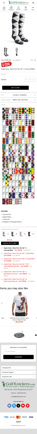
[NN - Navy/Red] (32, 128)
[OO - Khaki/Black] (3, 135)
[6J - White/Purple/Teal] (32, 189)
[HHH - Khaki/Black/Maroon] (32, 141)
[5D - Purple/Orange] (26, 171)
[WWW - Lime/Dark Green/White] (16, 153)
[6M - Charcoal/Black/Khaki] (10, 195)
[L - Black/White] (7, 116)
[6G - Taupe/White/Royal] (23, 189)
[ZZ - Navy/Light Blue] (7, 141)
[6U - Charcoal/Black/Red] (3, 201)
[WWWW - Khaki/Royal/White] (3, 171)
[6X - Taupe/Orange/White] (13, 201)
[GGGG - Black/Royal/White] (16, 159)
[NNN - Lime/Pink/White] (20, 147)
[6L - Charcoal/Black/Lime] (7, 195)
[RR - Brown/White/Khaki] (13, 135)
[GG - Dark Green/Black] (10, 128)
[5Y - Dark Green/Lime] (29, 183)
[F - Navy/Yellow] (20, 110)
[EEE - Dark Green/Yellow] (23, 141)
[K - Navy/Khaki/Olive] (3, 116)
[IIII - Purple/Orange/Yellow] (23, 159)
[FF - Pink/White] (7, 128)
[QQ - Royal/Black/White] (10, 135)
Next (35, 307)
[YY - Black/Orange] (3, 141)
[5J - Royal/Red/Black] (13, 177)
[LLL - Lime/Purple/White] (13, 147)
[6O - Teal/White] (16, 195)
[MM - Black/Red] (29, 128)
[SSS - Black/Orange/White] (3, 153)
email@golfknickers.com (18, 396)
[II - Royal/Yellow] (16, 128)
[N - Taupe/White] (13, 116)
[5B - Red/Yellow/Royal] (20, 171)
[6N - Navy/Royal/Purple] (13, 195)
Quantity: (3, 79)
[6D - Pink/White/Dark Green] (13, 189)
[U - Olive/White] (3, 122)
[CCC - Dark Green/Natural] (16, 141)
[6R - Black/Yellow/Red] (26, 195)
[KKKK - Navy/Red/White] (29, 159)
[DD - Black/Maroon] (32, 122)
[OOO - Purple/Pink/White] (23, 147)
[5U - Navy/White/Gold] (16, 183)
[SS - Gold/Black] (16, 135)
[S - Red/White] (29, 116)
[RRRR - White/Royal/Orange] (20, 165)
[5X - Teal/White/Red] (26, 183)
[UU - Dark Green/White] (23, 135)
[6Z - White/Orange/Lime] (20, 201)
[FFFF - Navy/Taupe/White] (13, 159)
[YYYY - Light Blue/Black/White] (10, 171)
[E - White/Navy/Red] (16, 110)
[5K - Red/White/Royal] (16, 177)
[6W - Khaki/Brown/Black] (10, 201)
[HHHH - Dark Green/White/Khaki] (20, 159)
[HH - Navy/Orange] (13, 128)
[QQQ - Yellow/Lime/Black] (29, 147)
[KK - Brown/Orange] (23, 128)
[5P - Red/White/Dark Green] (32, 177)
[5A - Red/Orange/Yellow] (16, 171)
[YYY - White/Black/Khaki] (23, 153)
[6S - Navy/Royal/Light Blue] (29, 195)
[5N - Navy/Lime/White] (26, 177)
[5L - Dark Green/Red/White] (20, 177)
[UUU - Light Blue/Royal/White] (10, 153)
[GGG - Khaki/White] (29, 141)
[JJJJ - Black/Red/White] (26, 159)
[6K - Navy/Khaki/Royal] (3, 195)
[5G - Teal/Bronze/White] (3, 177)
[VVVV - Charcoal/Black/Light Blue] (32, 165)
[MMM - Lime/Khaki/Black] (16, 147)
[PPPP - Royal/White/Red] (13, 165)
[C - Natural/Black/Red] (10, 110)
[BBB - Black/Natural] (13, 141)
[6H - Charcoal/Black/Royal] (26, 189)
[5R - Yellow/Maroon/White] (7, 183)
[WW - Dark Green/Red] (29, 135)
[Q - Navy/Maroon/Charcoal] (23, 116)
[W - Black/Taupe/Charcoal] (10, 122)
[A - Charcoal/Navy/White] (3, 110)
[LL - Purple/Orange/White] (26, 128)
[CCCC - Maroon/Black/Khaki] (3, 159)
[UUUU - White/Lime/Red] (29, 165)
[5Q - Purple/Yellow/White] (3, 183)
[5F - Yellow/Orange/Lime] (32, 171)
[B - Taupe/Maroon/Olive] (7, 110)
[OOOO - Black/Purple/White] (10, 165)
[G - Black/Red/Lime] (23, 110)
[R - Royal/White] (26, 116)
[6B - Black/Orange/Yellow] (7, 189)
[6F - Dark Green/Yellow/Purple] (20, 189)
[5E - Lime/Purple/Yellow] (29, 171)
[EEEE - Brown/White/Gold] (10, 159)
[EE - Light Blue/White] (3, 128)
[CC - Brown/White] (29, 122)
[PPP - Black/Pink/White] (26, 147)
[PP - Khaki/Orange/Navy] (7, 135)
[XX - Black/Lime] (32, 135)
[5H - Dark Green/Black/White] (7, 177)
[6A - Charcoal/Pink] (3, 189)
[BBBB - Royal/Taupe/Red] (32, 153)
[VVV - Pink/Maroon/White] (13, 153)
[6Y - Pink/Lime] (16, 201)
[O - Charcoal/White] (16, 116)
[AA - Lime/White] (23, 122)
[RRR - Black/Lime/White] (32, 147)
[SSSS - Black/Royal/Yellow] (23, 165)
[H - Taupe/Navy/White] (26, 110)
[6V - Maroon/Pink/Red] (7, 201)
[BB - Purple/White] (26, 122)
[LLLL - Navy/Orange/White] (32, 159)
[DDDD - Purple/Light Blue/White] (7, 159)
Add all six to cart (10, 243)
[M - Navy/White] (10, 116)
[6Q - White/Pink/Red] (23, 195)
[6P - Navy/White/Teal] (20, 195)
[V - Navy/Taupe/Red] (7, 122)
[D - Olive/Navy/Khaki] (13, 110)
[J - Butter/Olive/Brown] (32, 110)
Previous (3, 307)
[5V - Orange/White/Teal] (20, 183)
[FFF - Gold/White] (26, 141)
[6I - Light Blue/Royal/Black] (29, 189)
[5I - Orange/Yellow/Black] (10, 177)
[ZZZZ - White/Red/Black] (13, 171)
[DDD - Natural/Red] (20, 141)
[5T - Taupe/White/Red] (13, 183)
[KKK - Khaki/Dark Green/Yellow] (10, 147)
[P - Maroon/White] (20, 116)
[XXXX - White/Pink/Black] (7, 171)
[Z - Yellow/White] (20, 122)
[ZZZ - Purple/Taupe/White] (26, 153)
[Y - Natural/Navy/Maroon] (16, 122)
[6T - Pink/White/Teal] (32, 195)
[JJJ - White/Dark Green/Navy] (7, 147)
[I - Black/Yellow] (29, 110)
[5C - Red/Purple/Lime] (23, 171)
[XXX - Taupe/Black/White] (20, 153)
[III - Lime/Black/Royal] (3, 147)
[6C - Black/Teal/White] (10, 189)
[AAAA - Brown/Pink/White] (29, 153)
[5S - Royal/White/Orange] (10, 183)
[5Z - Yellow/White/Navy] (32, 183)
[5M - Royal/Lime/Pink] (23, 177)
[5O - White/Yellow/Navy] (29, 177)
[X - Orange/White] (13, 122)
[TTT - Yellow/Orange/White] (7, 153)
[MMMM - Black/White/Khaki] (3, 165)
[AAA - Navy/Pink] (10, 141)
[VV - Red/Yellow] (26, 135)
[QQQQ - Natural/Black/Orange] (16, 165)
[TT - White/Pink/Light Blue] (20, 135)
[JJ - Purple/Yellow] (20, 128)
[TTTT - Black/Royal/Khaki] (26, 165)
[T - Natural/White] (32, 116)
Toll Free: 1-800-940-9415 (18, 393)
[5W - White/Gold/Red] (23, 183)
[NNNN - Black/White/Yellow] (7, 165)
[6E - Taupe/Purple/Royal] (16, 189)
